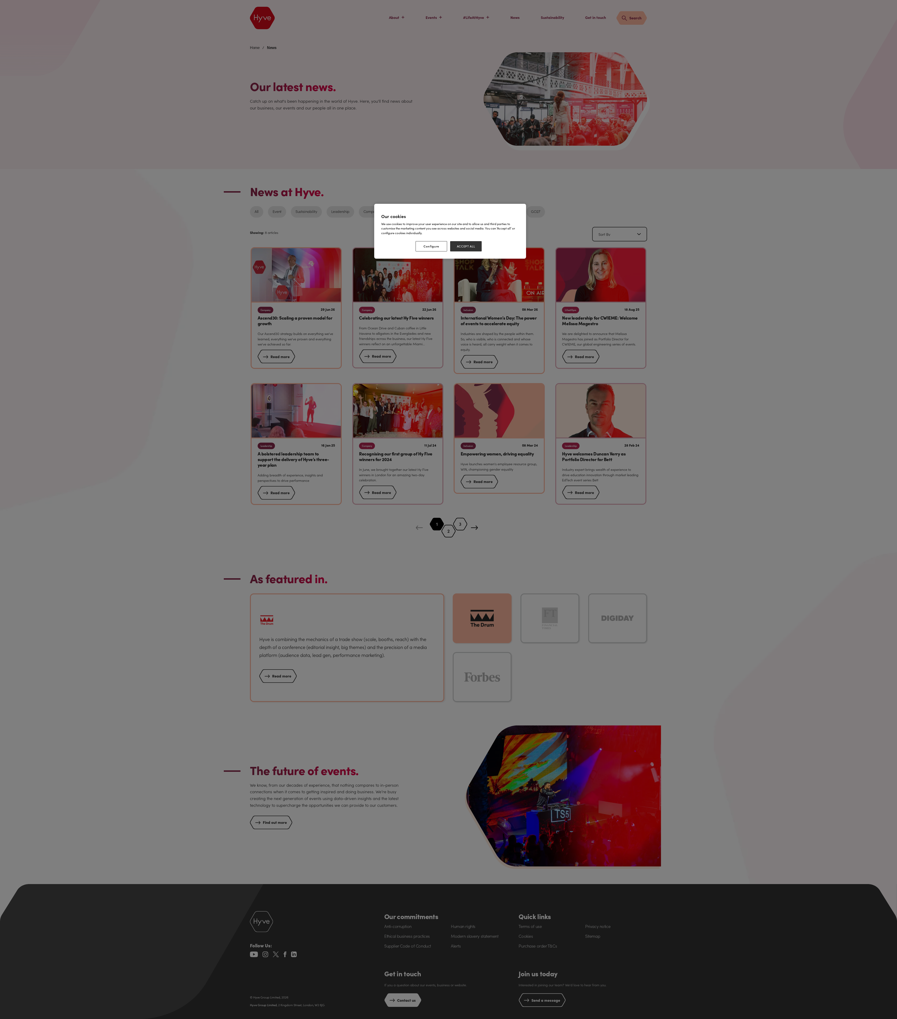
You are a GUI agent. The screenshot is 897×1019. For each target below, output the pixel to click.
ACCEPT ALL (466, 246)
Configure (431, 246)
